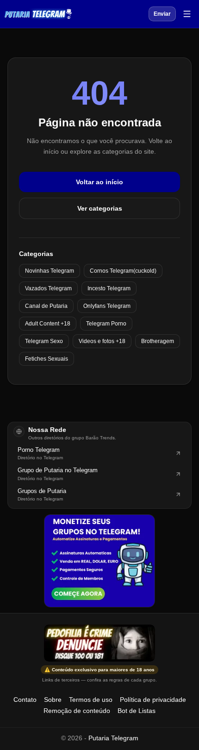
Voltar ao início (99, 182)
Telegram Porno (106, 323)
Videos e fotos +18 (102, 341)
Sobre (53, 699)
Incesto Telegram (109, 288)
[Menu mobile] (187, 14)
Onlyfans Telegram (107, 306)
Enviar (162, 14)
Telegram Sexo (44, 341)
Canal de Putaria (46, 306)
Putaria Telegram (113, 738)
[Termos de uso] (99, 643)
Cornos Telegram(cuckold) (123, 271)
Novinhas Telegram (49, 271)
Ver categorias (99, 208)
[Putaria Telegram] (38, 13)
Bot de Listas (136, 710)
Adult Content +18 (47, 323)
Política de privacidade (153, 699)
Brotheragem (157, 341)
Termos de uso (90, 699)
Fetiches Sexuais (46, 359)
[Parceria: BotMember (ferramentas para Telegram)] (99, 560)
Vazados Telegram (48, 288)
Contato (25, 699)
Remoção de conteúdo (77, 710)
